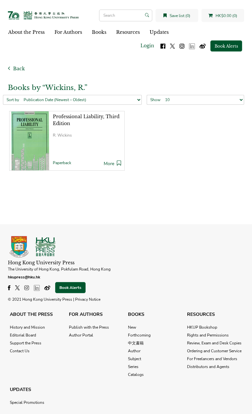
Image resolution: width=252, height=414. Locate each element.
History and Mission (27, 327)
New (132, 327)
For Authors (68, 32)
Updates (159, 32)
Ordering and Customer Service (214, 351)
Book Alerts (226, 46)
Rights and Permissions (208, 335)
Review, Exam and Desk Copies (214, 343)
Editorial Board (23, 335)
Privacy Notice (87, 299)
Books (99, 32)
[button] (119, 164)
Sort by (13, 99)
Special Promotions (27, 402)
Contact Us (20, 351)
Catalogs (136, 374)
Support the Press (25, 343)
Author (134, 351)
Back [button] (18, 69)
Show (155, 99)
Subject (134, 358)
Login (147, 46)
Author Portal (81, 335)
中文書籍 (136, 343)
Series (133, 366)
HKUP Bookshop (202, 327)
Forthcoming (139, 335)
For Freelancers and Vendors (212, 358)
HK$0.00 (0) (226, 15)
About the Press (26, 32)
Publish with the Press (89, 327)
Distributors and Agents (208, 366)
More (109, 164)
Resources (128, 32)
